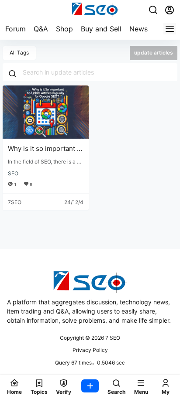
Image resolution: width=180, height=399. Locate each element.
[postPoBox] (90, 386)
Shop (64, 28)
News (138, 28)
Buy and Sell (101, 28)
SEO (13, 173)
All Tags (19, 52)
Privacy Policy (90, 350)
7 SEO (112, 337)
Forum (15, 28)
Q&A (41, 28)
